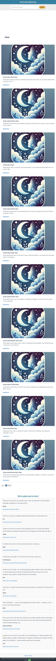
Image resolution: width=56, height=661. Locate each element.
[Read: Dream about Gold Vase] (28, 59)
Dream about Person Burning (10, 646)
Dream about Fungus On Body (11, 509)
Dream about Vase (8, 165)
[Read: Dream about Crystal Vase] (28, 367)
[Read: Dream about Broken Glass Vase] (28, 323)
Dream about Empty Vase (10, 209)
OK (29, 660)
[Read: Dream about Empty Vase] (28, 191)
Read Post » (6, 85)
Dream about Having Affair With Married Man (15, 563)
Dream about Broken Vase (11, 121)
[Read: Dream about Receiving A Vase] (28, 454)
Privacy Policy (28, 655)
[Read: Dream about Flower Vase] (28, 279)
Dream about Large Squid (9, 596)
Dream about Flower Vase (11, 296)
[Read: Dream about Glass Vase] (28, 235)
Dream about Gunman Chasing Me (12, 522)
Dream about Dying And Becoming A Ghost (14, 611)
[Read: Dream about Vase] (28, 147)
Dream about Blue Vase (10, 428)
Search (42, 7)
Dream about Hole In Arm (9, 537)
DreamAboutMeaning (28, 2)
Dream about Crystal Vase (11, 384)
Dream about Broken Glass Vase (12, 340)
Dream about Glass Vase (10, 253)
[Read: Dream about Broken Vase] (28, 103)
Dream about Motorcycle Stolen (11, 629)
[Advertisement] (28, 20)
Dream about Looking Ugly (10, 580)
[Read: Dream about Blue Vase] (28, 411)
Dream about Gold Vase (10, 77)
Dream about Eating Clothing (10, 550)
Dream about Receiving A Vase (12, 472)
